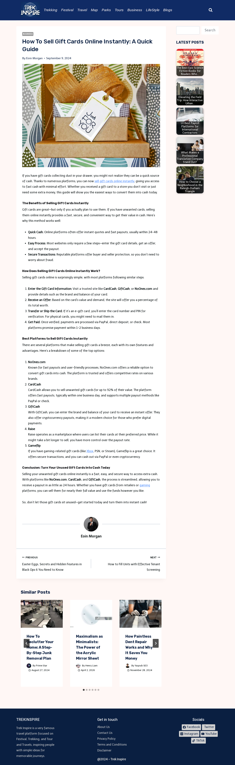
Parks (106, 10)
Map (94, 10)
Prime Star (41, 665)
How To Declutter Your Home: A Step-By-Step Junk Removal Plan (40, 647)
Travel (82, 10)
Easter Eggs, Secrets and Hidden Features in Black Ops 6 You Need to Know (52, 564)
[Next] (156, 643)
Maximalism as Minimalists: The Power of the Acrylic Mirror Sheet (89, 647)
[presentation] (42, 614)
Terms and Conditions (112, 744)
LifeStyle (153, 10)
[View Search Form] (210, 10)
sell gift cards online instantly (114, 181)
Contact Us (104, 733)
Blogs (167, 10)
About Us (103, 727)
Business (134, 10)
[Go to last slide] (27, 643)
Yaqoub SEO (141, 665)
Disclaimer (104, 750)
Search (210, 30)
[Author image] (29, 665)
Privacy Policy (106, 738)
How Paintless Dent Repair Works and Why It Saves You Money (139, 647)
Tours (119, 10)
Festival (67, 10)
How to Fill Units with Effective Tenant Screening (134, 564)
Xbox (89, 451)
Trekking (50, 10)
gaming (145, 485)
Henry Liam (91, 665)
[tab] (84, 690)
